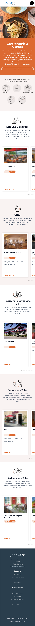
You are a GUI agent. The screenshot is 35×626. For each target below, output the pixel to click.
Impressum (10, 618)
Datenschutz (19, 618)
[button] (32, 3)
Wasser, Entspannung (17, 593)
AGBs (26, 618)
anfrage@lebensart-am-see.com (17, 566)
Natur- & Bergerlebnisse (17, 591)
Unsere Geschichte (17, 574)
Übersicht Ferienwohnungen (17, 577)
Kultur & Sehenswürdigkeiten (17, 599)
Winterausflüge (17, 596)
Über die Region (17, 582)
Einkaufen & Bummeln (17, 604)
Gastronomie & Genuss (17, 602)
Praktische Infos (17, 579)
